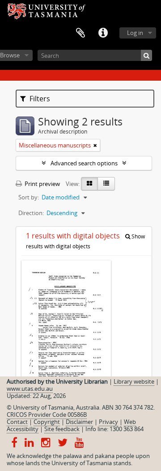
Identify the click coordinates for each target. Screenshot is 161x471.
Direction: (31, 213)
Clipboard (80, 33)
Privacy (108, 422)
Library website (134, 381)
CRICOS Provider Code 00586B (47, 415)
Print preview (41, 184)
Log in (135, 33)
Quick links (103, 33)
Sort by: (28, 197)
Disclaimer (79, 422)
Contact (17, 422)
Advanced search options (84, 163)
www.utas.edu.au (30, 389)
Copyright (47, 422)
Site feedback (62, 429)
